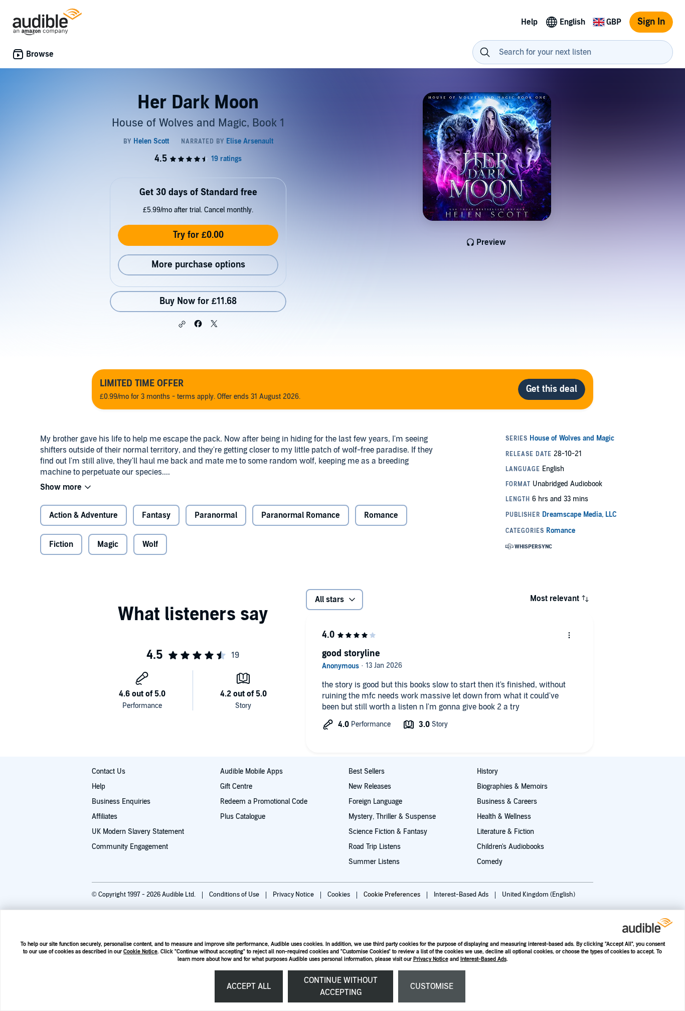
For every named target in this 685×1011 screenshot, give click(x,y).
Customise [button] (431, 986)
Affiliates (104, 816)
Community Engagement (130, 846)
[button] (182, 324)
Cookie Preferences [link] (392, 895)
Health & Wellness (504, 816)
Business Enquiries (121, 801)
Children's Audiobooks (510, 846)
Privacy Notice (430, 959)
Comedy (489, 861)
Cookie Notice (140, 951)
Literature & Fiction (505, 831)
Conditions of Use (235, 895)
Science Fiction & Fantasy (388, 831)
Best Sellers (367, 771)
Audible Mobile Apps (251, 771)
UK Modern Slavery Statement (138, 831)
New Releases (370, 786)
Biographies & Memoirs (512, 786)
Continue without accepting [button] (341, 986)
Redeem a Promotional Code (263, 801)
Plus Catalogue (242, 816)
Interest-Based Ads (483, 959)
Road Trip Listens (375, 846)
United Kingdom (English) (538, 895)
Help (98, 786)
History (487, 771)
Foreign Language (375, 801)
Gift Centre (236, 786)
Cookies (339, 895)
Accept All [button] (249, 986)
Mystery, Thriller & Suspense (392, 816)
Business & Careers (507, 801)
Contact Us (108, 771)
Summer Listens (374, 861)
